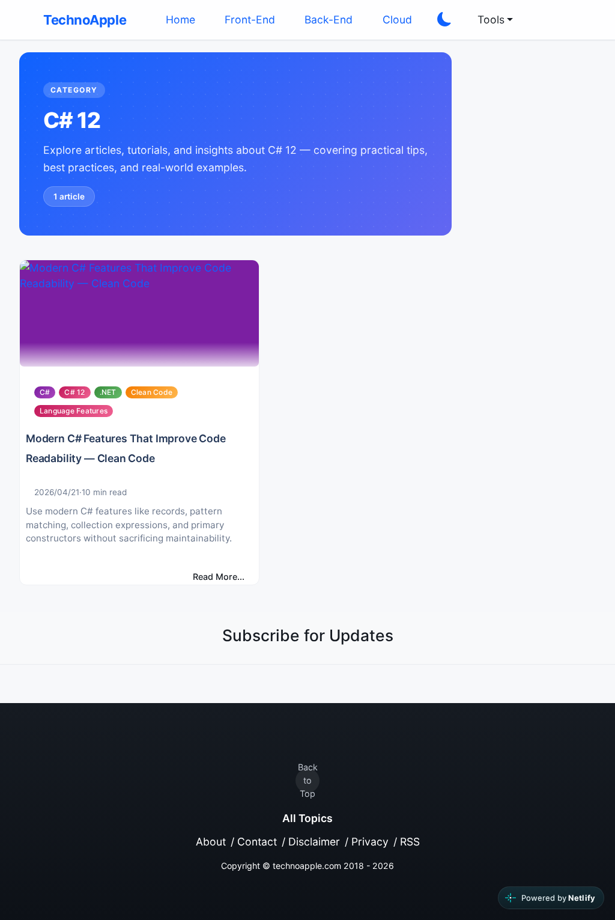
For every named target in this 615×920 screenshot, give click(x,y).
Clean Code (151, 392)
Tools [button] (490, 19)
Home (180, 19)
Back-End (328, 19)
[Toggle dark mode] (444, 19)
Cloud (397, 19)
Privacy (370, 841)
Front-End (250, 19)
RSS (410, 841)
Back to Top (308, 781)
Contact (257, 841)
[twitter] (543, 20)
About (211, 841)
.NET (108, 392)
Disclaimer (314, 841)
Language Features (74, 410)
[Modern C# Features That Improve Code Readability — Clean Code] (139, 313)
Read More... (218, 576)
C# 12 (74, 392)
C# (45, 392)
